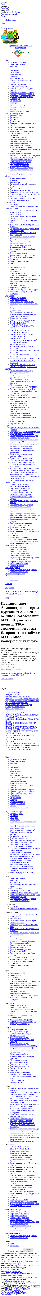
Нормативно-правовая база (20, 562)
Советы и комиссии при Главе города (24, 206)
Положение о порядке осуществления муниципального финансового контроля (24, 281)
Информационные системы (20, 245)
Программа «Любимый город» (22, 93)
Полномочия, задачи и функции (22, 237)
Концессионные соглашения (21, 446)
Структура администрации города (23, 210)
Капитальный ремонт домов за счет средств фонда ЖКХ (24, 441)
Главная (8, 584)
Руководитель (15, 269)
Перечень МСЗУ (16, 424)
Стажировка (15, 121)
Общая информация (18, 64)
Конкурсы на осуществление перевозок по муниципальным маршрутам (22, 450)
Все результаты (7, 28)
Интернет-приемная (18, 196)
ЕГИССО (13, 263)
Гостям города (15, 82)
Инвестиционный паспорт (20, 507)
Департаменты (15, 214)
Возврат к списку (7, 679)
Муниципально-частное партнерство (24, 541)
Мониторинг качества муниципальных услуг (19, 402)
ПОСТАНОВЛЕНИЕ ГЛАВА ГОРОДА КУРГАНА (21, 335)
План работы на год (18, 273)
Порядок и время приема (19, 549)
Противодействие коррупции (21, 97)
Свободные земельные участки (22, 480)
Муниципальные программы (21, 312)
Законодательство (17, 129)
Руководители (15, 212)
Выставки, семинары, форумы (22, 529)
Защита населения (17, 231)
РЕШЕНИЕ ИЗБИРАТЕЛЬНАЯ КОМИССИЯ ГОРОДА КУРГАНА (23, 366)
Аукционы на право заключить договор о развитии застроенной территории (22, 464)
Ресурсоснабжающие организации (23, 539)
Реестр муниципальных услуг (21, 371)
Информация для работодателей (22, 131)
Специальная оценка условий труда (24, 290)
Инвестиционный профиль (20, 543)
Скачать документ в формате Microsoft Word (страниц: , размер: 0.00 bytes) (18, 674)
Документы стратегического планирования (21, 309)
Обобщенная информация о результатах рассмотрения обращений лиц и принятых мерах (24, 558)
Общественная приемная (19, 261)
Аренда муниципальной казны (22, 434)
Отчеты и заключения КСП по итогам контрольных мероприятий (25, 276)
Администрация (11, 208)
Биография (14, 204)
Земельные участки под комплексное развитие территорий (24, 477)
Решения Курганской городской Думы (25, 194)
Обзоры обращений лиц (19, 553)
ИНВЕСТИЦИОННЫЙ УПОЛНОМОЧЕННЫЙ (19, 485)
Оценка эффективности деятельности (24, 229)
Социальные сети (17, 566)
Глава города (10, 202)
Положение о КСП (17, 267)
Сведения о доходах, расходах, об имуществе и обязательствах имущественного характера (23, 143)
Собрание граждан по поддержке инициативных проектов (23, 199)
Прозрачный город (17, 105)
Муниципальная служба (14, 113)
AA (2, 8)
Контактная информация (19, 137)
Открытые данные (12, 568)
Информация (10, 20)
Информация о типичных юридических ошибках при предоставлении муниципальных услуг (23, 416)
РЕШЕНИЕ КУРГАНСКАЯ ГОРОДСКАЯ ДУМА (21, 331)
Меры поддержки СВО (19, 395)
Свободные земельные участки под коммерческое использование (23, 473)
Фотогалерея (15, 99)
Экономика (14, 72)
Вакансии (14, 117)
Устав (12, 68)
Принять (36, 1286)
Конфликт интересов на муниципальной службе (19, 165)
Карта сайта (14, 580)
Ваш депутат (15, 182)
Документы (9, 296)
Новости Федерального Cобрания (23, 174)
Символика (14, 70)
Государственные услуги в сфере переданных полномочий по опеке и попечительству (24, 391)
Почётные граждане (18, 84)
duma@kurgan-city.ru (14, 1272)
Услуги (8, 369)
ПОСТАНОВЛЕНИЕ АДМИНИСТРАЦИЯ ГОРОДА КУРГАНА (22, 326)
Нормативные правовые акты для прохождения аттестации (23, 315)
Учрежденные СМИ (18, 247)
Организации (15, 76)
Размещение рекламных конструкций (24, 444)
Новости (13, 180)
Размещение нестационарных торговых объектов (21, 455)
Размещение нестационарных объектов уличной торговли (21, 459)
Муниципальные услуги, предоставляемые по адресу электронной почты (21, 375)
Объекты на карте (17, 218)
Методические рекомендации (21, 168)
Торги (7, 426)
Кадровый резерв (16, 115)
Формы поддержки (17, 527)
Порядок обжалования (18, 300)
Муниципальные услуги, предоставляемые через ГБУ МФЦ (23, 386)
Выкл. (17, 12)
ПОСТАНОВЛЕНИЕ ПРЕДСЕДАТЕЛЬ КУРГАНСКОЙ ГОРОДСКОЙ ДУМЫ (23, 340)
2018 (7, 598)
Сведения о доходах (18, 285)
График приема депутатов (20, 190)
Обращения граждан (13, 545)
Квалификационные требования (22, 127)
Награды (13, 103)
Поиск (7, 576)
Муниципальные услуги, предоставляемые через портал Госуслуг (22, 381)
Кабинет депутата (17, 188)
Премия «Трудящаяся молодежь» (22, 95)
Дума (7, 176)
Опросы (13, 109)
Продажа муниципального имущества (25, 432)
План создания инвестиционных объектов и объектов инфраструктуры (25, 514)
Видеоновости (15, 101)
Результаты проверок (18, 243)
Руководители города (18, 87)
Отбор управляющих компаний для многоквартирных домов (24, 437)
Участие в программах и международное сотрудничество (22, 254)
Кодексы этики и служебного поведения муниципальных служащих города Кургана (25, 149)
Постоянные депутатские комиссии (24, 192)
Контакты (14, 259)
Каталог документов (18, 298)
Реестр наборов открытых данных (23, 570)
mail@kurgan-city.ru (13, 1264)
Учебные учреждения (18, 139)
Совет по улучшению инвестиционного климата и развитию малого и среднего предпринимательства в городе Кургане (22, 495)
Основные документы (18, 318)
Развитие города (16, 78)
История (13, 66)
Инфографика (15, 74)
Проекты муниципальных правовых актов (22, 699)
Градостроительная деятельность (22, 80)
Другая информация (18, 409)
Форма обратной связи (19, 537)
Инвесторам (10, 482)
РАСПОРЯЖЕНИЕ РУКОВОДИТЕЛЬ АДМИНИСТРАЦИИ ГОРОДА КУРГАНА (25, 361)
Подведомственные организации (23, 216)
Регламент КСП (16, 271)
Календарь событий (17, 107)
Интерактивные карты (19, 572)
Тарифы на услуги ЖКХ (19, 322)
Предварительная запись (19, 407)
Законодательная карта (19, 564)
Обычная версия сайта (9, 14)
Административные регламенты (22, 320)
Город (7, 60)
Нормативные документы (20, 288)
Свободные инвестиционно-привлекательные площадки (21, 524)
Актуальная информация (19, 62)
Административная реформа (21, 241)
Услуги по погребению (19, 421)
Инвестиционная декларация (21, 505)
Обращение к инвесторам (20, 488)
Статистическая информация (21, 257)
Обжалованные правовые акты (22, 302)
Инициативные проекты (19, 111)
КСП (7, 265)
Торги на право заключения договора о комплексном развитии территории (24, 469)
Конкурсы (14, 119)
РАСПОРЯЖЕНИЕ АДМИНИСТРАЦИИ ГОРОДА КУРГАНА (22, 346)
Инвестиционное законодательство (23, 517)
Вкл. (13, 12)
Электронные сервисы (19, 405)
